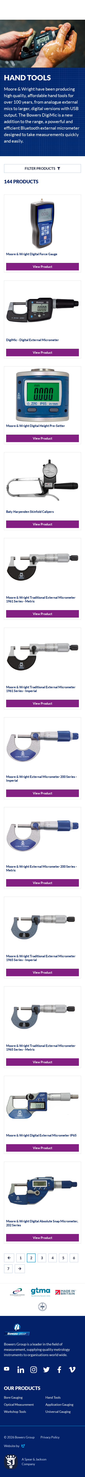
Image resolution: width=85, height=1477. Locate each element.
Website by (11, 1446)
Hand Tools (53, 1397)
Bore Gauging (13, 1397)
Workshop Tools (15, 1411)
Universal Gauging (58, 1411)
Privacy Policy (50, 1437)
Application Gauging (59, 1404)
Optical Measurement (19, 1404)
